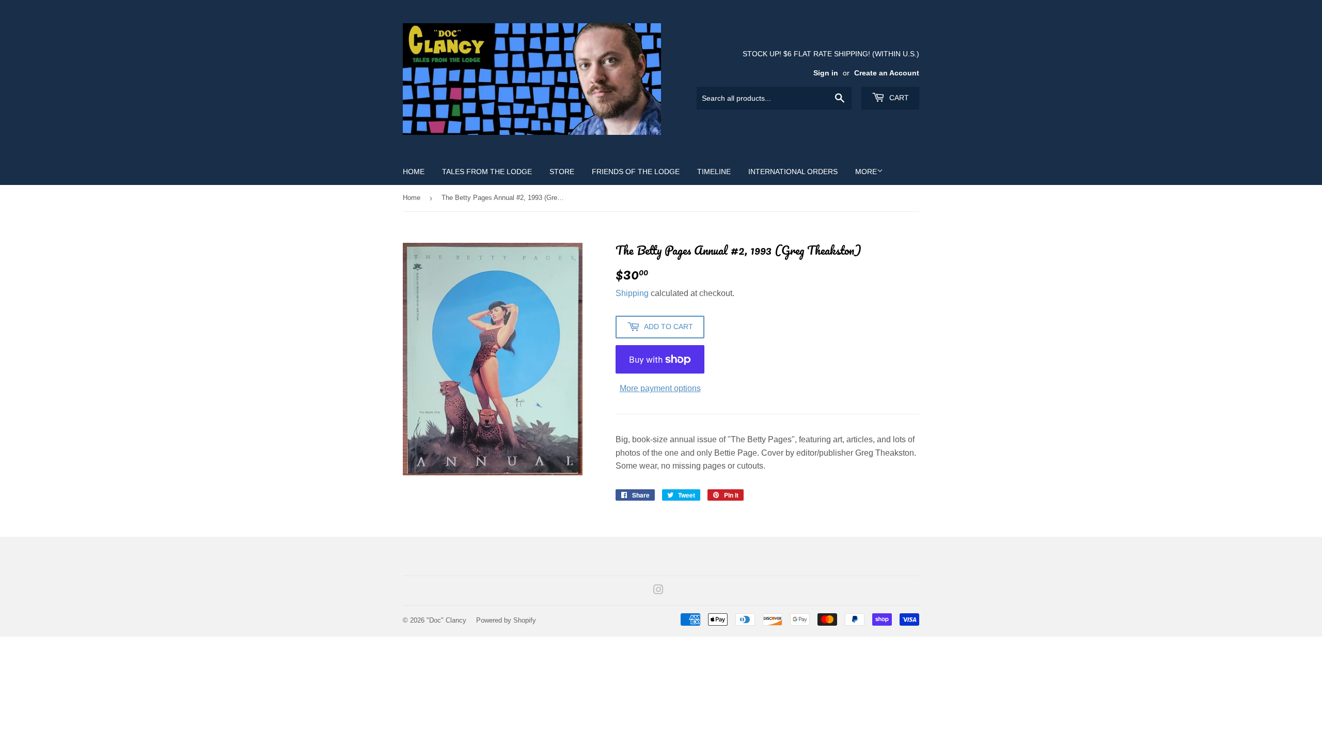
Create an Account (886, 73)
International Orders (793, 171)
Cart (898, 98)
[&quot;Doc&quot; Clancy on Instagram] (658, 590)
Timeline (714, 171)
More (866, 171)
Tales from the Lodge (487, 171)
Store (561, 171)
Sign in (825, 73)
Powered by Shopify (506, 620)
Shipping (632, 293)
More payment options (660, 388)
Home (413, 171)
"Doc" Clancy (446, 620)
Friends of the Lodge (636, 171)
